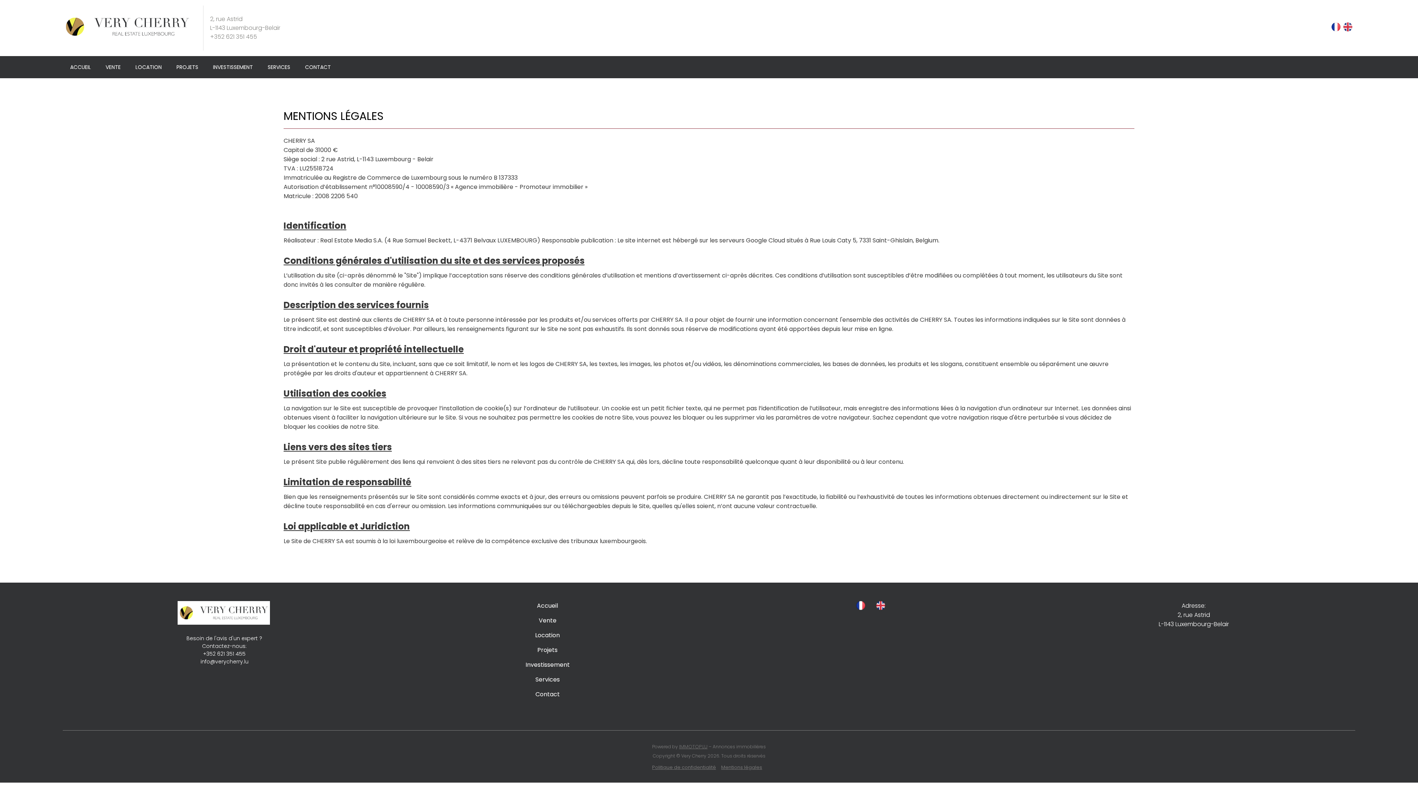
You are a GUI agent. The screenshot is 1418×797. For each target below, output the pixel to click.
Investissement (233, 67)
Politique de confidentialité (684, 767)
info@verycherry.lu (225, 661)
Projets (187, 67)
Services (279, 67)
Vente (113, 67)
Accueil (80, 67)
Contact (318, 67)
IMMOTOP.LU (693, 746)
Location (149, 67)
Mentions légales (741, 767)
